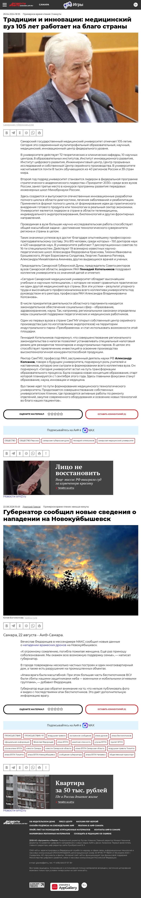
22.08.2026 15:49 (11, 506)
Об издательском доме (42, 822)
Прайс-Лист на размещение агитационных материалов (59, 830)
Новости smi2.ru (14, 496)
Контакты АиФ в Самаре (107, 830)
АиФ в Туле (31, 617)
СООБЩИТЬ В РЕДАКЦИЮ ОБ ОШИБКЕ (92, 834)
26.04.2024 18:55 (11, 14)
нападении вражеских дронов (44, 645)
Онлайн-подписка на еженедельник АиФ (51, 825)
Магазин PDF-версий (87, 822)
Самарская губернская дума (18, 124)
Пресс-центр (65, 822)
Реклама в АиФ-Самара (90, 825)
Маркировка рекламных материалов (49, 834)
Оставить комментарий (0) (112, 414)
